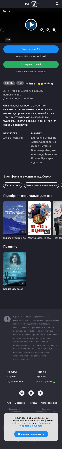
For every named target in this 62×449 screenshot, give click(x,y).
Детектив (27, 90)
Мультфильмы (15, 381)
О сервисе (20, 403)
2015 (6, 90)
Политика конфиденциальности (45, 410)
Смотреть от (31, 65)
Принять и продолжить (31, 434)
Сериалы (12, 376)
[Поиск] (57, 3)
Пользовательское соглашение (16, 410)
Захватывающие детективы (41, 185)
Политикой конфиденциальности (35, 424)
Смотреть (31, 50)
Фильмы (12, 371)
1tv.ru (8, 403)
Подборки (41, 371)
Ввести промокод (45, 381)
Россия (15, 90)
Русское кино (12, 185)
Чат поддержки (49, 403)
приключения (11, 94)
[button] (31, 25)
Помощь (33, 403)
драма (38, 90)
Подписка (41, 376)
